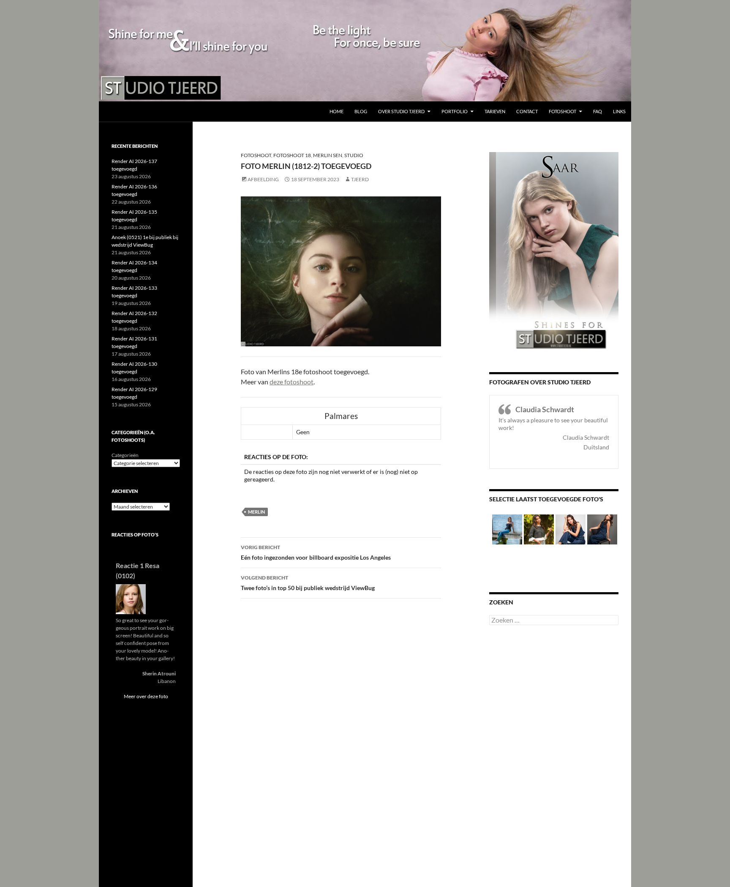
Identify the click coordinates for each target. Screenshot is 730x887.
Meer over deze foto (146, 696)
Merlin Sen (327, 155)
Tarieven (495, 111)
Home (336, 111)
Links (619, 111)
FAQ (597, 111)
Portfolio (454, 111)
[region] (365, 50)
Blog (360, 111)
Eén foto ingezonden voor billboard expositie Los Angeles (316, 552)
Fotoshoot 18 (292, 155)
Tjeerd (360, 179)
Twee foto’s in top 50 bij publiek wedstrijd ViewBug (308, 582)
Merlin (256, 511)
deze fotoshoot (291, 382)
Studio (353, 155)
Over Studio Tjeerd (401, 111)
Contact (527, 111)
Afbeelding (263, 179)
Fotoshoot (562, 111)
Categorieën (125, 455)
